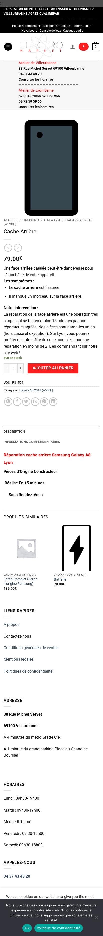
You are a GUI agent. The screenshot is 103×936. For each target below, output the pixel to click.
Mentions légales (19, 659)
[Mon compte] (72, 46)
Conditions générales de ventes (31, 647)
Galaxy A (52, 220)
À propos (12, 624)
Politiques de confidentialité (28, 671)
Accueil (11, 220)
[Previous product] (18, 248)
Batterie (60, 579)
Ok (27, 928)
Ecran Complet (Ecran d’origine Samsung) (21, 581)
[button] (8, 47)
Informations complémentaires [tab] (32, 442)
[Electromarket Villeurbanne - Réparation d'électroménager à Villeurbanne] (41, 46)
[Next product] (8, 248)
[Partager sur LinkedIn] (53, 401)
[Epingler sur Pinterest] (44, 401)
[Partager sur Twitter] (26, 401)
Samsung (31, 220)
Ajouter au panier (53, 368)
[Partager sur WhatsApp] (8, 401)
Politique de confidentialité (58, 928)
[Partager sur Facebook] (17, 401)
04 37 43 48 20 (17, 876)
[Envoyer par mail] (35, 401)
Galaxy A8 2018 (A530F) (36, 390)
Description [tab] (14, 431)
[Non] (96, 919)
